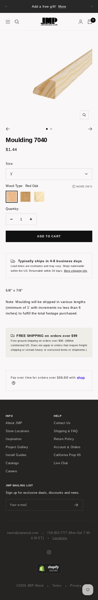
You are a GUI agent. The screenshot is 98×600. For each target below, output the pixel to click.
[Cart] (90, 22)
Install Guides (16, 455)
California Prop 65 (67, 455)
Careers (11, 471)
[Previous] (8, 129)
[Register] (76, 505)
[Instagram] (49, 552)
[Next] (90, 129)
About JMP (14, 423)
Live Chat (61, 463)
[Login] (80, 22)
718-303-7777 (57, 533)
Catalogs (12, 463)
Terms (57, 585)
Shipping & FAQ (66, 431)
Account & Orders (67, 447)
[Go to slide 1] (47, 129)
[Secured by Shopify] (49, 565)
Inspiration (13, 439)
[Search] (17, 22)
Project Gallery (17, 447)
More (62, 6)
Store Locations (17, 431)
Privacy (76, 585)
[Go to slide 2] (51, 129)
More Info (84, 186)
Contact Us (62, 423)
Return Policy (64, 439)
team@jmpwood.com (22, 533)
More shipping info (75, 270)
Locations (60, 538)
